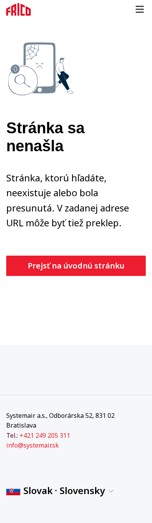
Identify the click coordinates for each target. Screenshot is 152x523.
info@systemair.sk (32, 445)
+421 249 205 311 (44, 435)
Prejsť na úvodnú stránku (76, 265)
